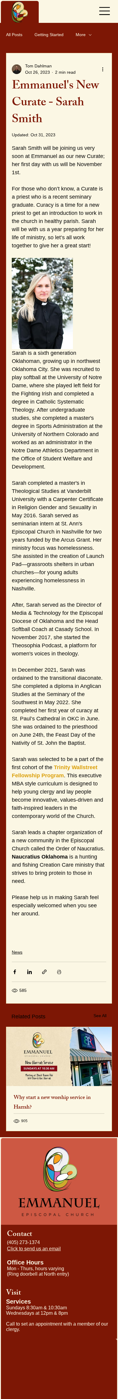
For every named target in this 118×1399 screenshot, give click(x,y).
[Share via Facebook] (15, 972)
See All (100, 1015)
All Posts (14, 34)
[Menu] (104, 11)
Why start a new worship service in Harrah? (52, 1103)
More (81, 34)
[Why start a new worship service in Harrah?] (59, 1056)
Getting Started (49, 34)
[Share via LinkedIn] (29, 972)
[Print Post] (59, 972)
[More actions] (102, 69)
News (17, 952)
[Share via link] (44, 972)
